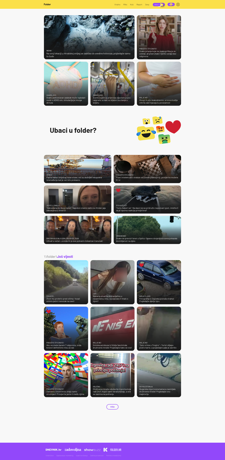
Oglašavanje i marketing (64, 455)
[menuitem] (178, 4)
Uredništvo (50, 455)
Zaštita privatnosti (97, 455)
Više (112, 407)
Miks (125, 4)
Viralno (117, 4)
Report (139, 4)
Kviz (132, 4)
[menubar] (178, 4)
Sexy (147, 4)
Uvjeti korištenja (82, 455)
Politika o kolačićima (113, 455)
